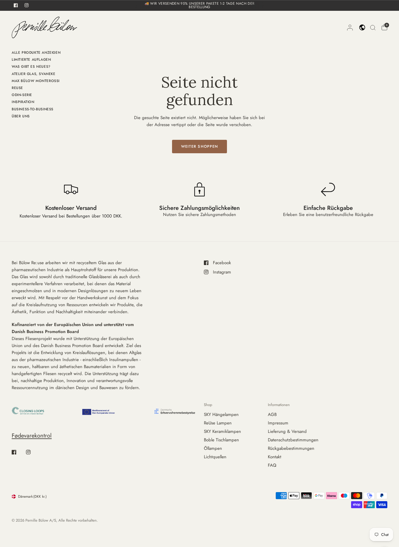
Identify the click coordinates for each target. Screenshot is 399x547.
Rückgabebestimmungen (291, 448)
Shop (208, 405)
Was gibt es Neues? (31, 66)
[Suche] (373, 27)
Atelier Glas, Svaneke (33, 73)
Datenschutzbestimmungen (293, 440)
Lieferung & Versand (287, 431)
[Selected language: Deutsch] (362, 27)
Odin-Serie (22, 94)
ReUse (17, 87)
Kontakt (274, 457)
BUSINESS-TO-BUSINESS (32, 109)
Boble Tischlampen (221, 440)
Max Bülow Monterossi (36, 80)
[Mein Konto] (350, 27)
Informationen (279, 405)
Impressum (278, 423)
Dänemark (32, 496)
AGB (272, 414)
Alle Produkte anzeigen (36, 52)
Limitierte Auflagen (31, 59)
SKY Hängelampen (221, 414)
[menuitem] (36, 53)
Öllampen (213, 448)
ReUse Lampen (218, 423)
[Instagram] (32, 452)
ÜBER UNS (21, 116)
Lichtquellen (215, 457)
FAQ (272, 465)
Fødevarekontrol (32, 435)
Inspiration (23, 101)
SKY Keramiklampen (222, 431)
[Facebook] (18, 452)
